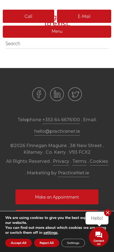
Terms (79, 161)
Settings (73, 243)
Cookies (99, 161)
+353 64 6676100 (61, 119)
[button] (28, 16)
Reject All (47, 243)
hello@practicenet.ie (57, 131)
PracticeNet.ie (73, 172)
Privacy (61, 161)
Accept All (18, 243)
